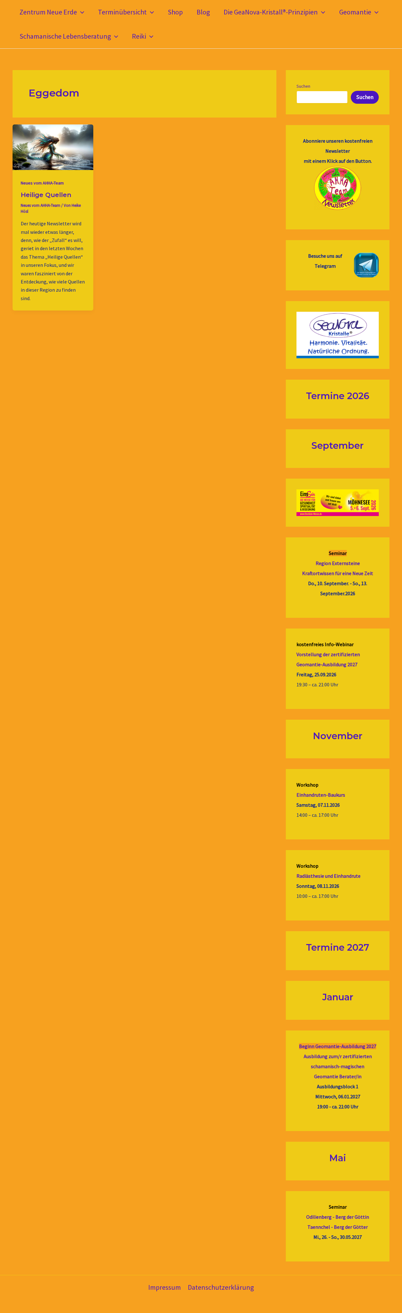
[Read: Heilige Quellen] (53, 146)
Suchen (303, 86)
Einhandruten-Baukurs (320, 795)
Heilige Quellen (46, 195)
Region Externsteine (338, 563)
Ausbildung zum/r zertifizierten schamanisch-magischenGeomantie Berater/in (338, 1066)
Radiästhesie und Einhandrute (328, 876)
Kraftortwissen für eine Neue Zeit (337, 573)
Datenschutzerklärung (221, 1287)
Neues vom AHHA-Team (42, 183)
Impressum (164, 1287)
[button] (80, 12)
